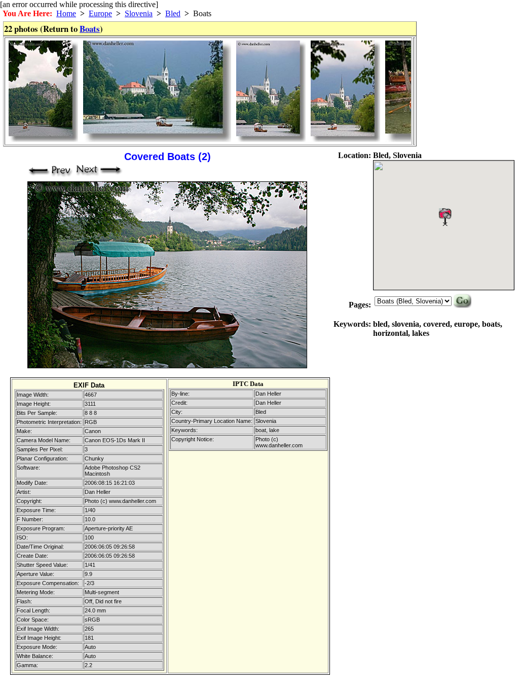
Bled (172, 13)
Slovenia (139, 13)
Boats (90, 28)
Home (66, 13)
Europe (100, 13)
